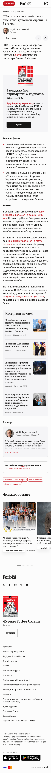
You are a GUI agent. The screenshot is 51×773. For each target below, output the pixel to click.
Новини (6, 12)
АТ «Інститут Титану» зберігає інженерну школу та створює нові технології (18, 542)
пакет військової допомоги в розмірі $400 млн (24, 214)
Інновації (8, 386)
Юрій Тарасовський (19, 29)
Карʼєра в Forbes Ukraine (14, 656)
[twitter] (4, 585)
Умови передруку (11, 670)
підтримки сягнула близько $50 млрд (23, 296)
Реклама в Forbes (11, 711)
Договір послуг (10, 661)
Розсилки (7, 675)
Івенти (6, 666)
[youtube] (27, 585)
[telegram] (21, 585)
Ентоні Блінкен (35, 479)
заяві (18, 54)
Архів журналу (10, 706)
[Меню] (46, 3)
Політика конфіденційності (16, 680)
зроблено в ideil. (39, 767)
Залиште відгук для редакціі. (18, 469)
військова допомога (12, 484)
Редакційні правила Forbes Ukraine (19, 689)
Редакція (7, 694)
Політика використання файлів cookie (21, 685)
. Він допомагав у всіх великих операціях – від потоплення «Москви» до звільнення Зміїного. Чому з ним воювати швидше (18, 372)
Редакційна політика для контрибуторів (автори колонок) (22, 700)
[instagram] (15, 585)
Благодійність (9, 716)
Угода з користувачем (13, 651)
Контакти (7, 647)
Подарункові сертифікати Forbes (19, 721)
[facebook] (10, 585)
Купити (19, 125)
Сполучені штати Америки (15, 479)
